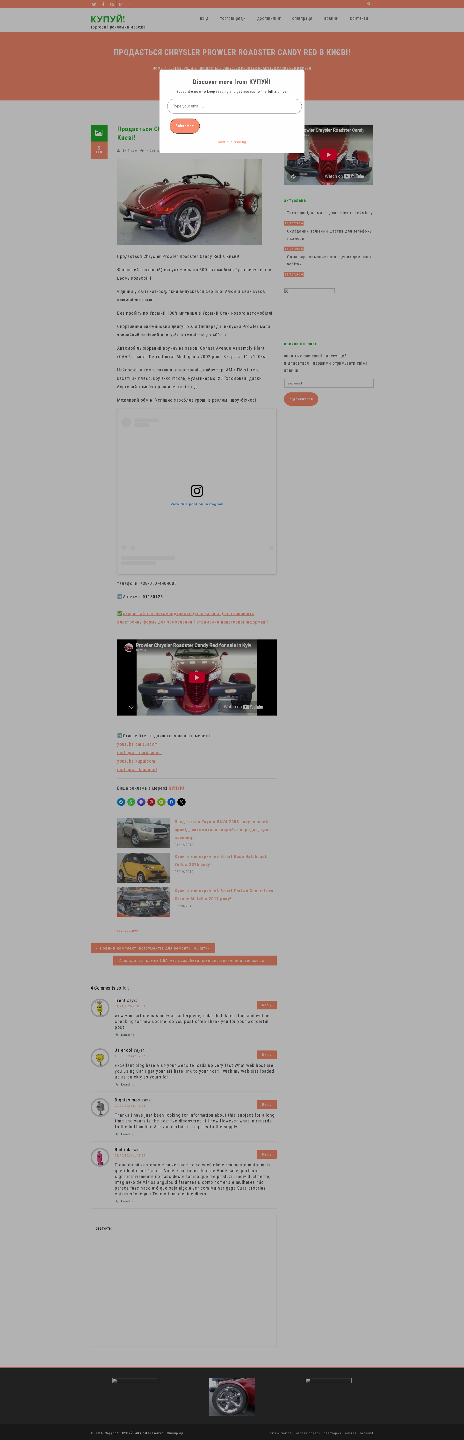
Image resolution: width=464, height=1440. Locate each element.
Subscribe (184, 126)
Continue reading (232, 142)
